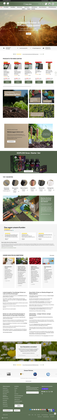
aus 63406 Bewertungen (8, 230)
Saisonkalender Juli (47, 267)
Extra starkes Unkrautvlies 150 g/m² (38, 71)
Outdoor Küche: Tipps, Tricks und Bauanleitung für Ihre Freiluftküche (22, 268)
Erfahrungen (5, 400)
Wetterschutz (19, 7)
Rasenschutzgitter (6, 391)
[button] (52, 3)
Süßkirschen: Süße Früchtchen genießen (35, 268)
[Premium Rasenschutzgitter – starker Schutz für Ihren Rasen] (18, 65)
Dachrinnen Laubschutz (6, 188)
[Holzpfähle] (33, 183)
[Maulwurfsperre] (24, 183)
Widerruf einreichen (19, 405)
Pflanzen (28, 8)
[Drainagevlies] (50, 183)
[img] (29, 229)
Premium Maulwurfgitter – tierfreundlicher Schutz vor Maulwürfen (7, 73)
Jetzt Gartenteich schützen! (7, 332)
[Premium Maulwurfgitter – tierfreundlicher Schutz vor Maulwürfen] (7, 65)
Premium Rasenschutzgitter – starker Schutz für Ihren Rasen (17, 72)
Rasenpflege (13, 7)
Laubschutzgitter (6, 390)
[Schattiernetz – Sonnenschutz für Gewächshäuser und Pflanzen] (28, 65)
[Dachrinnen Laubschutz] (6, 183)
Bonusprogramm (6, 398)
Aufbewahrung (34, 7)
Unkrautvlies (42, 188)
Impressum (16, 393)
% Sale (1, 7)
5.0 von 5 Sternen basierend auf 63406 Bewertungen (30, 54)
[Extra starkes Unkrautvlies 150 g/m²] (39, 65)
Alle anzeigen (52, 255)
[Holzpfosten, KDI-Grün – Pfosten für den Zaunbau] (49, 65)
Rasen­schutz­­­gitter (15, 188)
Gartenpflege (6, 7)
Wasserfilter (5, 393)
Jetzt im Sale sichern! (28, 171)
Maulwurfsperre (24, 188)
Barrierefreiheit (17, 403)
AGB (15, 391)
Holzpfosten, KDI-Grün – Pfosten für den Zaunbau (49, 71)
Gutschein (33, 8)
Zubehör (23, 8)
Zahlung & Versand (17, 397)
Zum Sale (28, 33)
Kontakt (15, 388)
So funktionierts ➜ (11, 141)
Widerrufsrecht (17, 399)
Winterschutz (26, 7)
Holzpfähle (32, 188)
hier (44, 310)
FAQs (15, 390)
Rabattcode (5, 402)
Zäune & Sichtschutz (42, 7)
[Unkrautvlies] (41, 183)
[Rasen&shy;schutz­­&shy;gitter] (15, 183)
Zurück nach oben (28, 381)
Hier (3, 308)
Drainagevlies (50, 188)
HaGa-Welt (6, 414)
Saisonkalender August (8, 267)
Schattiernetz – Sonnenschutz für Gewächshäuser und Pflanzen (28, 72)
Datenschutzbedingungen (18, 395)
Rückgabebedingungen (18, 401)
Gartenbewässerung (52, 7)
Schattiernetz (5, 388)
